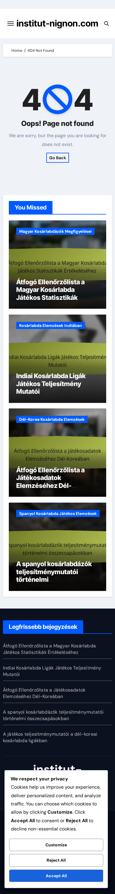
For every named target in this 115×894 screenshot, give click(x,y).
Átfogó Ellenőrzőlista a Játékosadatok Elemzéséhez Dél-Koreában (50, 481)
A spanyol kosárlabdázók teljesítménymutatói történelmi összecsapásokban (53, 715)
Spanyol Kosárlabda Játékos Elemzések (58, 513)
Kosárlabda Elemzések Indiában (50, 325)
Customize (56, 845)
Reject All (56, 860)
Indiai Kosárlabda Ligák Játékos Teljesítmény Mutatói (51, 383)
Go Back (57, 157)
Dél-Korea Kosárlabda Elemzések (52, 419)
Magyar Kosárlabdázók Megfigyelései (55, 231)
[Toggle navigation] (10, 23)
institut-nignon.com (57, 23)
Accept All (56, 875)
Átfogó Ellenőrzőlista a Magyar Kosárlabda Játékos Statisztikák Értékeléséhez (50, 293)
